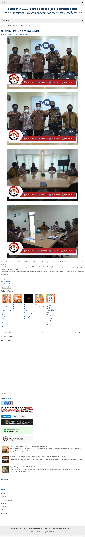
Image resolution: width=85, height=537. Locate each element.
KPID (38, 531)
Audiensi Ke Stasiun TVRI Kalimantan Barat (20, 30)
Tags (15, 417)
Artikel (4, 493)
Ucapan (4, 513)
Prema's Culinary (39, 533)
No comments (24, 34)
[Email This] (3, 287)
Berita (4, 496)
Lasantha (51, 531)
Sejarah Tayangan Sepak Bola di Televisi (24, 467)
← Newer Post (6, 332)
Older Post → (79, 332)
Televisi (4, 510)
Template (44, 531)
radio (4, 506)
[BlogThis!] (5, 287)
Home (4, 26)
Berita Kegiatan (7, 500)
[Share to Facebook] (9, 287)
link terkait (6, 417)
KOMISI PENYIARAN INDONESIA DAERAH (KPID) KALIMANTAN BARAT (43, 9)
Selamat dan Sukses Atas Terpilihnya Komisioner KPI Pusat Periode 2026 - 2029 (37, 457)
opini (4, 503)
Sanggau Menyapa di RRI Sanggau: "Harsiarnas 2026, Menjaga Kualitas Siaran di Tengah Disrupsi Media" (50, 315)
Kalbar (49, 533)
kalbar (72, 528)
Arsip (22, 417)
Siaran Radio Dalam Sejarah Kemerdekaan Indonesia (28, 446)
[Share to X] (7, 287)
